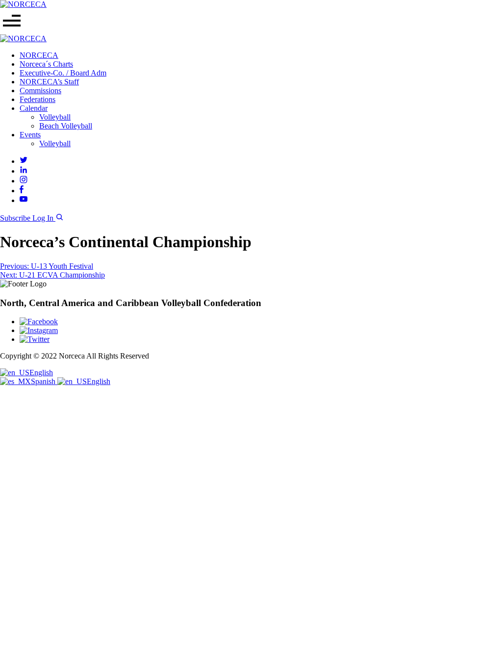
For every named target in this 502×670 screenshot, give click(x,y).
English (41, 372)
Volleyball (55, 117)
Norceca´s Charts (46, 64)
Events (30, 134)
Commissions (40, 90)
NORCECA (39, 55)
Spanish (44, 381)
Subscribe (16, 218)
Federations (37, 99)
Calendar (34, 108)
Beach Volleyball (65, 126)
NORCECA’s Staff (49, 81)
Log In (43, 218)
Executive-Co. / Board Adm (63, 73)
